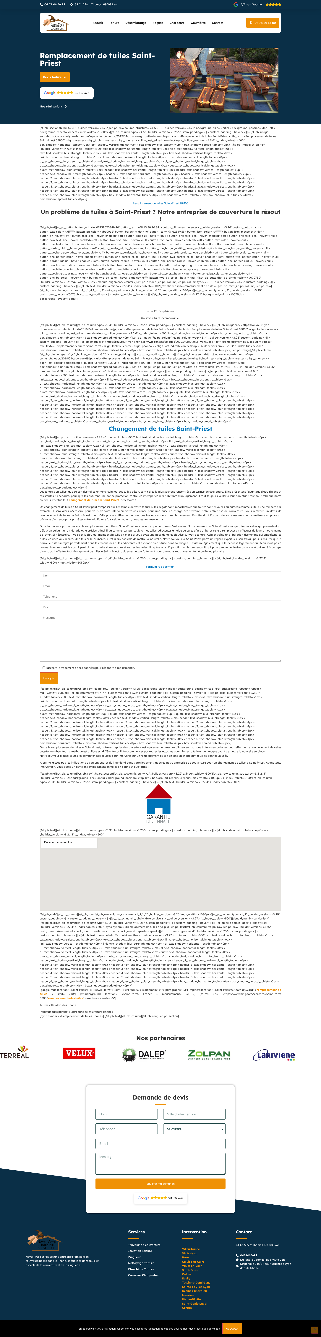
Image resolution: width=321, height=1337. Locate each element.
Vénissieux (189, 1253)
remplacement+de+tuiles (65, 998)
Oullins (186, 1274)
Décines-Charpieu (194, 1291)
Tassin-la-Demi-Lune (196, 1282)
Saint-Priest (190, 1270)
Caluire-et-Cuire (193, 1261)
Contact (217, 23)
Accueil (98, 23)
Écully (186, 1278)
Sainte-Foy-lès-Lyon (196, 1287)
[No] (314, 1330)
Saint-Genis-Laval (194, 1303)
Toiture (114, 23)
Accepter (232, 1328)
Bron (185, 1257)
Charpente (177, 23)
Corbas (187, 1307)
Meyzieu (188, 1295)
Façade (158, 23)
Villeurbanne (191, 1249)
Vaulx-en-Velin (192, 1266)
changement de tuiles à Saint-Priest (94, 500)
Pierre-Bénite (191, 1299)
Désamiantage (135, 23)
